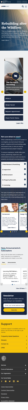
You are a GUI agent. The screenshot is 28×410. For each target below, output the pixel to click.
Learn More (5, 40)
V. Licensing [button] (6, 185)
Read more (14, 281)
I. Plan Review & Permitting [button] (11, 164)
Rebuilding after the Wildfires (14, 25)
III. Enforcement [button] (7, 175)
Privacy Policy (5, 397)
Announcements (12, 262)
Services (3, 365)
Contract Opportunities (7, 390)
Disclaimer (4, 394)
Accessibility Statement (7, 401)
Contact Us (4, 344)
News (3, 262)
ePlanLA (8, 98)
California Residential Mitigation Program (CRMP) (9, 275)
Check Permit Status (12, 118)
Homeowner (6, 214)
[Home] (5, 6)
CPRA (3, 347)
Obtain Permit (10, 105)
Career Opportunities (7, 387)
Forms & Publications (7, 369)
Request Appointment (13, 111)
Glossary (4, 340)
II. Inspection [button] (6, 169)
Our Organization (6, 373)
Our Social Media (6, 378)
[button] (10, 231)
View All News (20, 288)
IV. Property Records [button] (9, 180)
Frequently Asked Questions (10, 336)
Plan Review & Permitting (12, 83)
